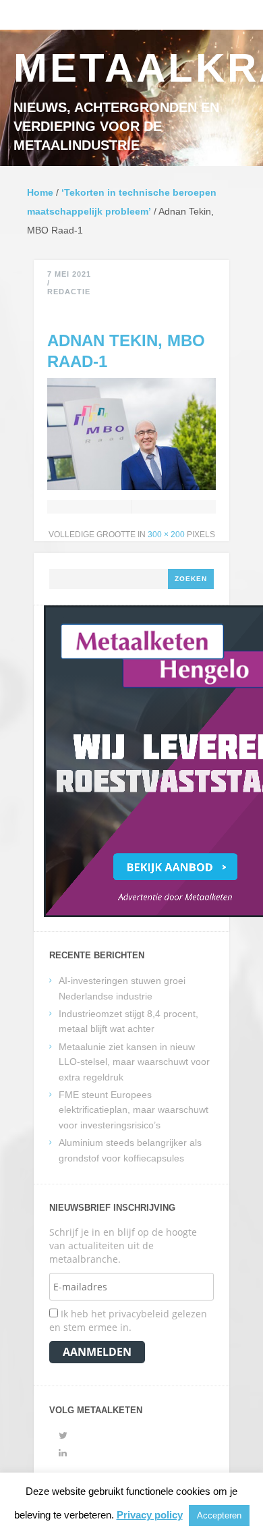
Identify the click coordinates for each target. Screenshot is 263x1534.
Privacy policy (150, 1515)
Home (40, 192)
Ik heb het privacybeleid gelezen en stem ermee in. (128, 1320)
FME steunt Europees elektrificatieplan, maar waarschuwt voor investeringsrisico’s (133, 1109)
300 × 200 (166, 534)
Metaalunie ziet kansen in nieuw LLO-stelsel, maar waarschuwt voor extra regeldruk (134, 1062)
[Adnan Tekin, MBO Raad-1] (131, 486)
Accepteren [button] (219, 1515)
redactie (68, 291)
